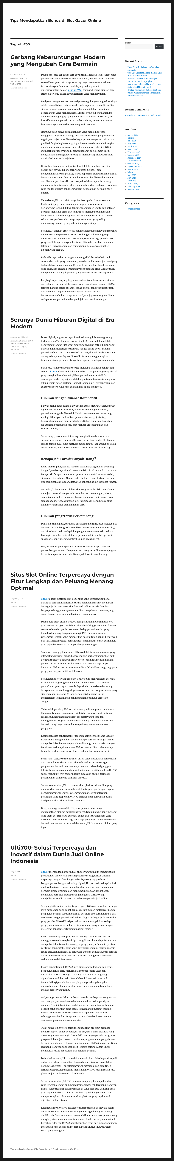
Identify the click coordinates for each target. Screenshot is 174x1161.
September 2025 (135, 166)
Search (128, 43)
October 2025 (133, 164)
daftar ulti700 (16, 78)
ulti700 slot (15, 349)
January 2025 (133, 189)
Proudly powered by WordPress (66, 1149)
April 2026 (132, 146)
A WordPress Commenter (136, 115)
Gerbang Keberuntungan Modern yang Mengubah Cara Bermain (57, 60)
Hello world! (155, 115)
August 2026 (133, 135)
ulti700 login (20, 346)
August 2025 (133, 169)
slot (23, 341)
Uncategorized (134, 209)
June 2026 (132, 141)
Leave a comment (18, 88)
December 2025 (134, 158)
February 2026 (134, 152)
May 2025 (132, 178)
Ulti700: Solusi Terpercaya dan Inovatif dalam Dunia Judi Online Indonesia (57, 854)
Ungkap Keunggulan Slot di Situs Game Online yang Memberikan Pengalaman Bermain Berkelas (144, 93)
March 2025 (133, 183)
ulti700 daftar (16, 344)
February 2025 (134, 186)
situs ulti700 (75, 90)
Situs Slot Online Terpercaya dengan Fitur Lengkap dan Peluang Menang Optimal (62, 581)
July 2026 (132, 138)
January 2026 (133, 155)
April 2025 (132, 181)
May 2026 (132, 144)
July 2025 (132, 172)
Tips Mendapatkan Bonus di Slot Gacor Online (55, 20)
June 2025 (132, 175)
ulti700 (18, 84)
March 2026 (133, 149)
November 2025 (134, 161)
